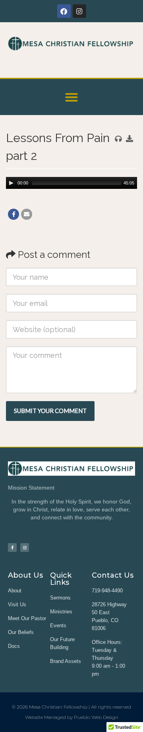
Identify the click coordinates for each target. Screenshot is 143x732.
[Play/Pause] (11, 183)
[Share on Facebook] (13, 214)
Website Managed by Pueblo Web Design (71, 717)
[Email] (26, 214)
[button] (72, 97)
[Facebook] (64, 11)
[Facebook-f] (12, 547)
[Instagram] (79, 11)
